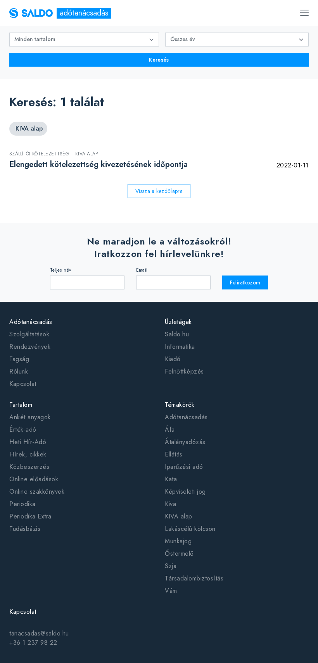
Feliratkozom (245, 282)
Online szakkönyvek (36, 491)
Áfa (170, 429)
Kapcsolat (22, 383)
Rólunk (18, 371)
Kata (171, 479)
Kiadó (173, 359)
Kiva (170, 503)
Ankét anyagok (30, 417)
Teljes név (60, 270)
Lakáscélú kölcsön (190, 528)
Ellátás (174, 454)
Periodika (22, 503)
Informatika (180, 346)
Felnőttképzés (184, 371)
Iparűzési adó (184, 466)
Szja (170, 565)
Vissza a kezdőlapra (159, 191)
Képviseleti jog (185, 491)
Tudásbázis (24, 528)
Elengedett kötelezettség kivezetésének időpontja (98, 164)
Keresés (159, 60)
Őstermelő (179, 553)
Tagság (19, 359)
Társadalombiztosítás (194, 578)
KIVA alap (178, 516)
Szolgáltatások (29, 334)
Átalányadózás (185, 441)
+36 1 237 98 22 (33, 642)
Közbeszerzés (29, 466)
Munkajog (178, 541)
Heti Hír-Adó (27, 441)
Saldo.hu (177, 334)
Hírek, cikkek (28, 454)
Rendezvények (29, 346)
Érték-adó (22, 429)
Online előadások (33, 479)
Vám (171, 590)
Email (142, 270)
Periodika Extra (30, 516)
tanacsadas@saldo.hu (39, 633)
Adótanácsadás (186, 417)
